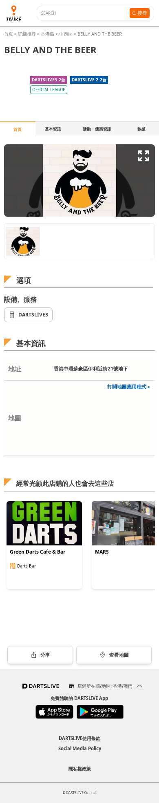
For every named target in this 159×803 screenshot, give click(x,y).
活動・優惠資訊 (97, 129)
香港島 (47, 34)
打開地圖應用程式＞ (129, 386)
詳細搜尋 (27, 34)
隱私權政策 (79, 768)
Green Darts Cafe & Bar (37, 552)
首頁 (9, 34)
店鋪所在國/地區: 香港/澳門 (104, 686)
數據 (141, 129)
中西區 (66, 34)
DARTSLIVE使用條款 (79, 738)
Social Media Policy (79, 748)
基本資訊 (53, 129)
